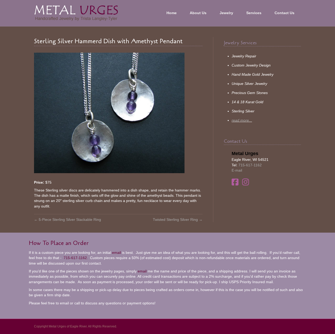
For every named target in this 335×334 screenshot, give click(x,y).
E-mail (237, 170)
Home (171, 13)
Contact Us (284, 13)
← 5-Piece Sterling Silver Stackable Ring (67, 219)
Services (253, 13)
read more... (242, 120)
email (116, 252)
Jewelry (226, 13)
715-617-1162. (75, 258)
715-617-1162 (250, 165)
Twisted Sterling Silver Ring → (178, 219)
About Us (198, 13)
